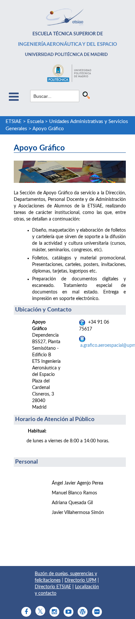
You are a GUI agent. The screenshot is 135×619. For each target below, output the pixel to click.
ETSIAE (14, 121)
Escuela (35, 121)
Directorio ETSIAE (53, 587)
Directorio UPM (80, 580)
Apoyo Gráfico (48, 128)
